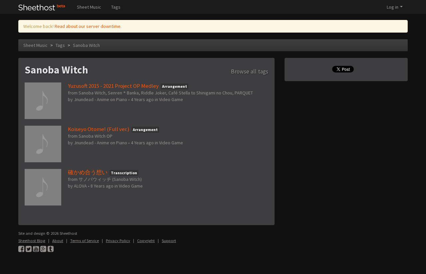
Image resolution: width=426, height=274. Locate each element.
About (57, 240)
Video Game (171, 99)
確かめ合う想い (87, 172)
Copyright (146, 240)
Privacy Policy (118, 240)
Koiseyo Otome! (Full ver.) (98, 129)
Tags (115, 7)
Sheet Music (89, 7)
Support (169, 240)
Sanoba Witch (86, 45)
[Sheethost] (42, 7)
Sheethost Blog (31, 240)
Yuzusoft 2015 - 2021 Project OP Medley (113, 85)
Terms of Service (84, 240)
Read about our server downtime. (88, 26)
